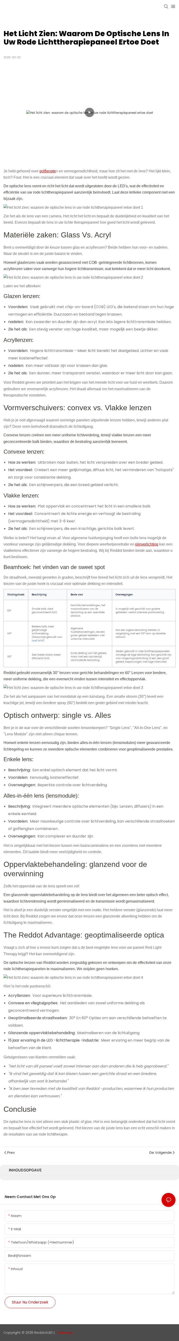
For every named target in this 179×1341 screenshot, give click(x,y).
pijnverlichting (146, 544)
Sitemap (65, 1332)
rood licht (37, 640)
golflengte (47, 171)
